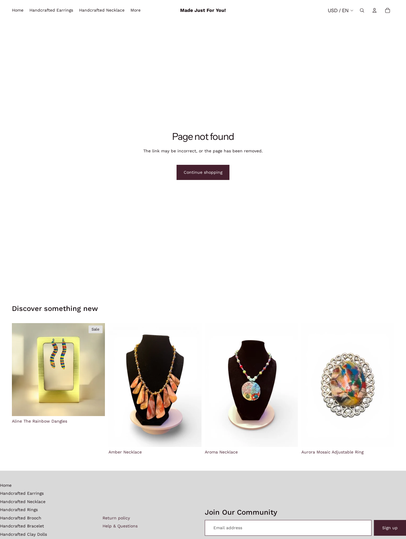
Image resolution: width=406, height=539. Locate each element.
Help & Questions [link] (120, 526)
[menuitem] (136, 10)
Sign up (390, 527)
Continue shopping (203, 172)
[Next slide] (96, 369)
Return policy (116, 518)
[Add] (95, 407)
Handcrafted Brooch (20, 518)
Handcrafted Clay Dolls (23, 534)
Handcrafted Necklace (22, 501)
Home (6, 485)
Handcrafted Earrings (22, 493)
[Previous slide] (21, 369)
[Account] (374, 10)
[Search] (362, 10)
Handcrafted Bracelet (22, 526)
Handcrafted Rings (19, 509)
